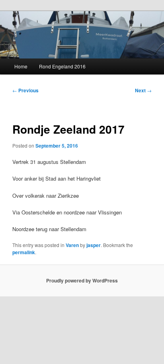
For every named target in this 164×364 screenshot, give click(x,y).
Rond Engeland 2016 (62, 66)
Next (143, 90)
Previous (25, 90)
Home (20, 66)
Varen (72, 245)
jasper (93, 245)
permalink (23, 252)
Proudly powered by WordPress (82, 280)
